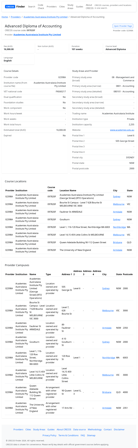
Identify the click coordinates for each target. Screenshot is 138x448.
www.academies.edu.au (122, 129)
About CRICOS (90, 6)
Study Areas (70, 6)
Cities (62, 6)
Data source (79, 429)
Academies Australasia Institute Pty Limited (46, 16)
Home (5, 16)
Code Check (41, 6)
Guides (79, 6)
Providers (52, 6)
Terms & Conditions (68, 435)
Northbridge (119, 227)
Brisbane (117, 242)
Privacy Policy (49, 435)
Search (31, 6)
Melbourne (118, 204)
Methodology (95, 429)
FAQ (83, 435)
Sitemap (91, 435)
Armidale (117, 211)
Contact (108, 429)
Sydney (116, 196)
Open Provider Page (123, 26)
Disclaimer (119, 429)
